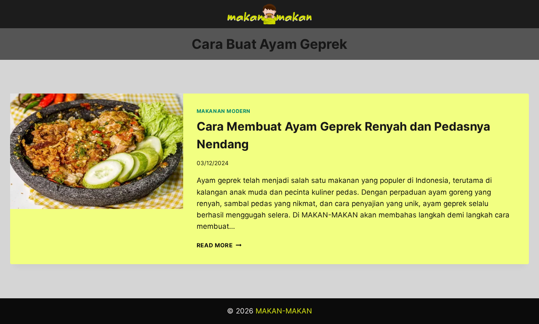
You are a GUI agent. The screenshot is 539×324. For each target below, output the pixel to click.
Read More (219, 245)
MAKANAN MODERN (224, 111)
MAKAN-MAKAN (284, 311)
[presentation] (96, 151)
